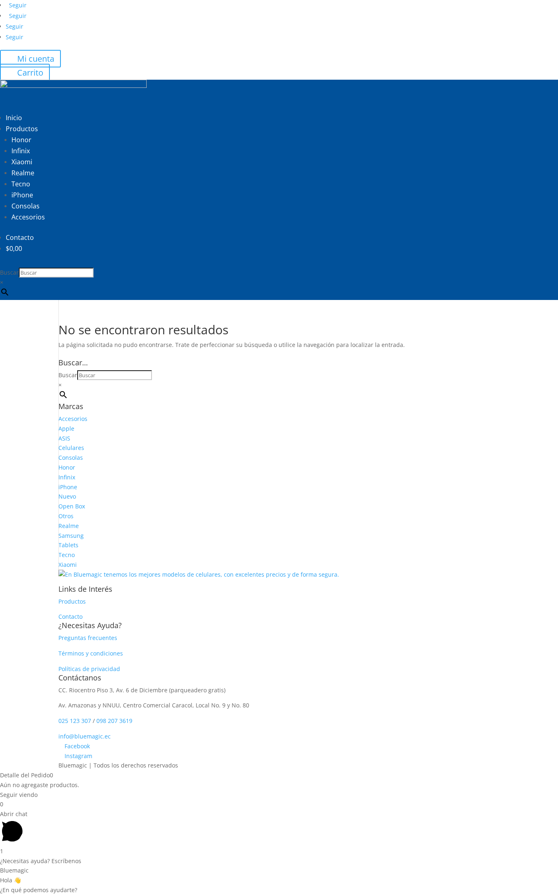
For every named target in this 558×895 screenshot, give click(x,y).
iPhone (22, 194)
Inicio (14, 117)
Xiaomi (21, 161)
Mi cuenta (35, 58)
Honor (21, 139)
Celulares (71, 448)
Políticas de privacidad (89, 669)
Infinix (20, 150)
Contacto (20, 237)
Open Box (71, 506)
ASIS (64, 438)
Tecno (20, 183)
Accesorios (28, 217)
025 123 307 (75, 721)
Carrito (30, 72)
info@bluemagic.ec (84, 736)
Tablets (68, 545)
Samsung (71, 535)
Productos (22, 128)
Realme (22, 172)
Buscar (9, 272)
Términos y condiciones (90, 653)
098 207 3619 (114, 721)
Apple (66, 428)
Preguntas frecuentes (87, 638)
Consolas (25, 205)
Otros (66, 516)
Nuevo (67, 496)
